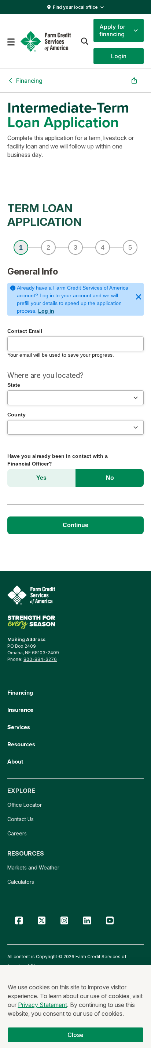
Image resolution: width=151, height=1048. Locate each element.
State (13, 385)
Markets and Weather (33, 867)
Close (75, 1034)
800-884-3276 (40, 659)
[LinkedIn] (87, 921)
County (16, 415)
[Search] (84, 41)
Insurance (20, 710)
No (110, 478)
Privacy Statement (42, 1004)
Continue (75, 525)
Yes (41, 478)
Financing (20, 692)
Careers (17, 833)
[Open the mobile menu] (11, 41)
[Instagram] (64, 921)
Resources (21, 744)
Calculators (20, 882)
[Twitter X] (41, 921)
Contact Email (24, 331)
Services (18, 727)
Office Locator (24, 805)
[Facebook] (18, 921)
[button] (118, 30)
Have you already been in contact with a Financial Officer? (57, 460)
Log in (46, 311)
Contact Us (20, 819)
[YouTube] (109, 921)
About (15, 761)
